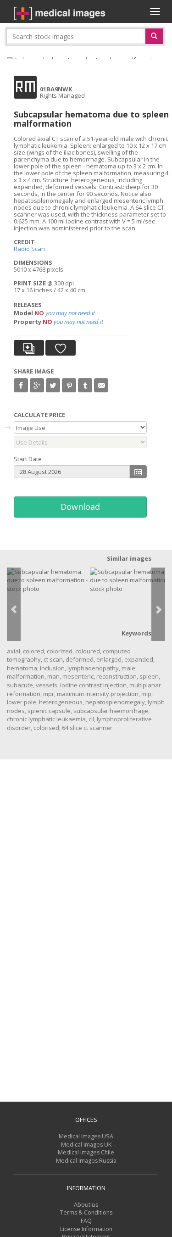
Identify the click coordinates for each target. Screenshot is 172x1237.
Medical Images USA (86, 1136)
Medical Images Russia (86, 1161)
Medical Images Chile (86, 1152)
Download (80, 506)
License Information (86, 1229)
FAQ (86, 1221)
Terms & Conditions (86, 1212)
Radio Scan (29, 249)
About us (86, 1205)
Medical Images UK (86, 1144)
